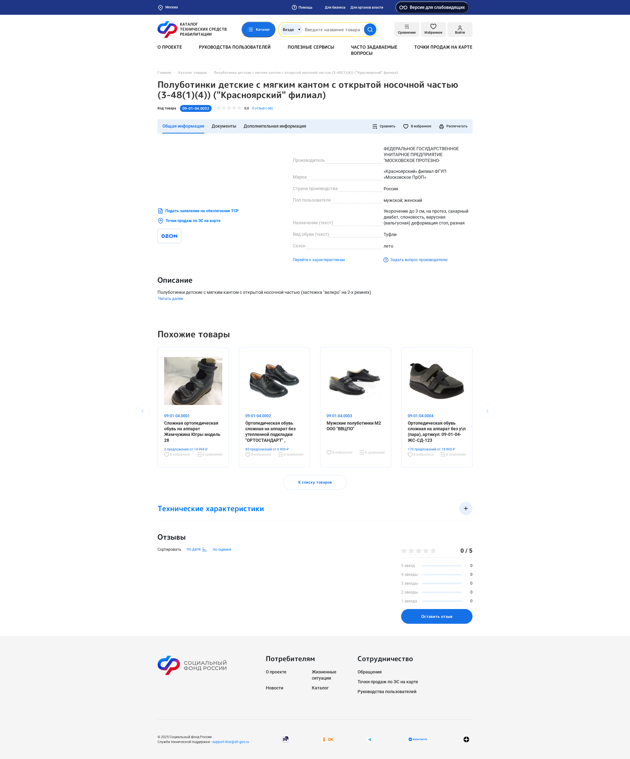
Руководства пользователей (235, 47)
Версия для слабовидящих (437, 7)
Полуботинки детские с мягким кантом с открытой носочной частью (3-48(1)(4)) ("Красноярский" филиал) (308, 89)
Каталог (320, 687)
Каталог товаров (192, 72)
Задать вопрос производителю (419, 259)
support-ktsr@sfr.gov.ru (230, 742)
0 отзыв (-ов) (262, 108)
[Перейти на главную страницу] (192, 29)
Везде (288, 29)
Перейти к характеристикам (319, 259)
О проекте (170, 47)
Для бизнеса (335, 7)
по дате (194, 549)
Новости (274, 687)
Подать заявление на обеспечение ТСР (201, 210)
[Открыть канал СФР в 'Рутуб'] (285, 739)
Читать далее (170, 298)
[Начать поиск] (370, 29)
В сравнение (212, 454)
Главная (164, 72)
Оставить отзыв (437, 616)
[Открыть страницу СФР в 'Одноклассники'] (327, 739)
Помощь (306, 7)
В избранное (420, 126)
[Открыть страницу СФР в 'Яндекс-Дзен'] (466, 739)
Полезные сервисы (311, 47)
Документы (224, 126)
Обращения (370, 671)
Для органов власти (366, 7)
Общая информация (183, 126)
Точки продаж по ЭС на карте (193, 220)
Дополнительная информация (275, 126)
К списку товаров (315, 482)
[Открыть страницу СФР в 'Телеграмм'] (369, 739)
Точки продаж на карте (443, 47)
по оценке (222, 549)
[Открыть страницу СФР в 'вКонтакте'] (418, 739)
